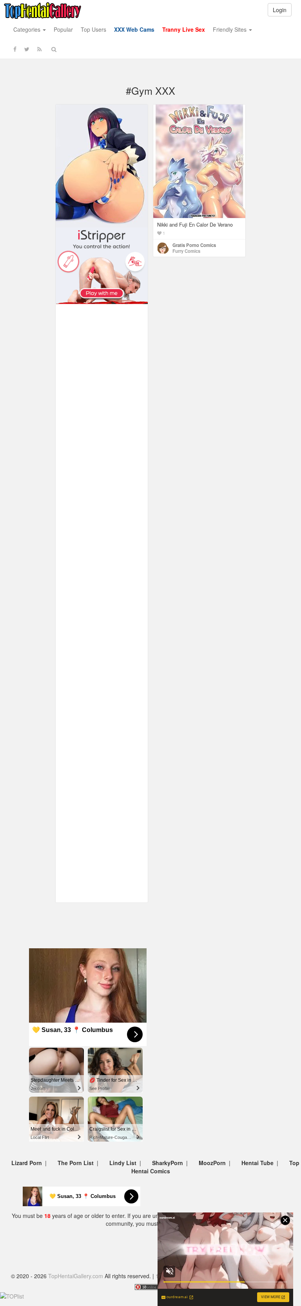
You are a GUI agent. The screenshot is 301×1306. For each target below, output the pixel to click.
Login (279, 10)
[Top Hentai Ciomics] (102, 165)
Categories (27, 29)
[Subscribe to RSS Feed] (39, 49)
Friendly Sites (230, 29)
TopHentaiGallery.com (75, 1276)
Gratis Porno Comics (194, 245)
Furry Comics (186, 251)
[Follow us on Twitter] (26, 49)
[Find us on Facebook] (14, 49)
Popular (63, 29)
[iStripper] (102, 265)
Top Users (93, 29)
